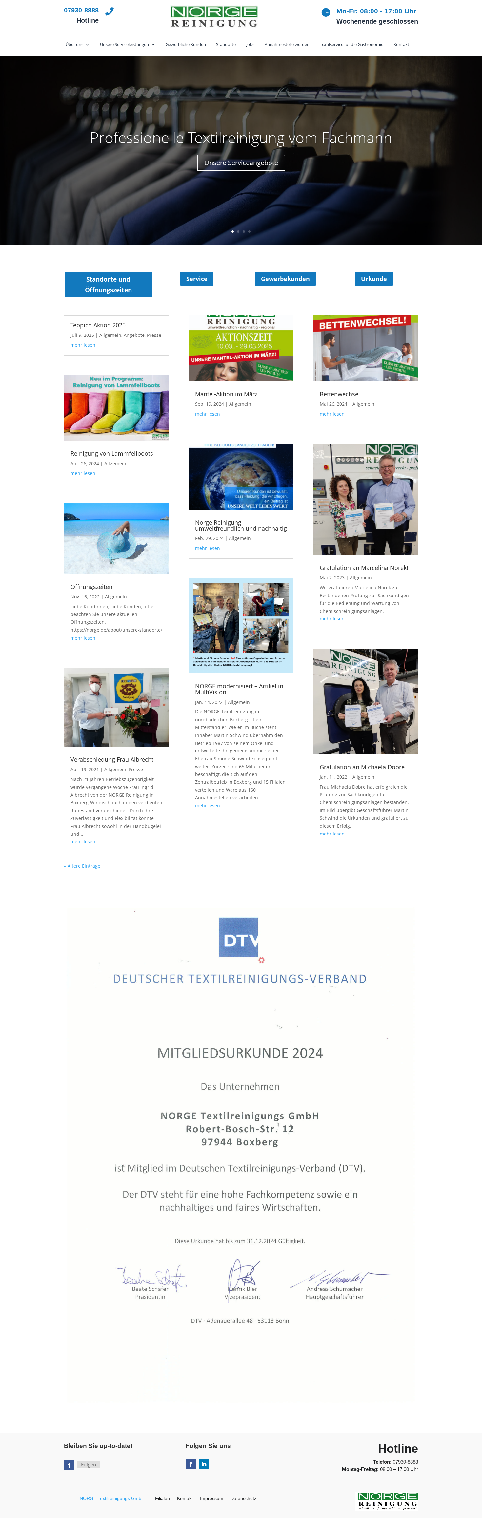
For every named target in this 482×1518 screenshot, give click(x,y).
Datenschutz (243, 1498)
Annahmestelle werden (287, 44)
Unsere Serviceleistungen (124, 44)
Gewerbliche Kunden (186, 44)
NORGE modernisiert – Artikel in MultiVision (239, 689)
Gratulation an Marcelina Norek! (364, 568)
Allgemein (110, 335)
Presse (154, 335)
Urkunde (374, 279)
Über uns (74, 44)
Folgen (88, 1464)
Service (197, 279)
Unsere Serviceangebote (241, 162)
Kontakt (401, 44)
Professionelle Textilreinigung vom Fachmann (241, 137)
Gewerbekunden (285, 279)
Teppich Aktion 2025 (98, 325)
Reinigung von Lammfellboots (111, 453)
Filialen (162, 1498)
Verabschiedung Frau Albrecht (111, 759)
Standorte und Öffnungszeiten (108, 284)
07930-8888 (405, 1461)
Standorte (226, 44)
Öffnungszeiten (91, 587)
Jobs (250, 44)
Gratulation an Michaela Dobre (362, 767)
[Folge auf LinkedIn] (204, 1464)
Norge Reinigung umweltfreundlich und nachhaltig (241, 525)
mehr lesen (82, 345)
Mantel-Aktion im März (226, 394)
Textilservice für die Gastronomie (351, 44)
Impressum (211, 1498)
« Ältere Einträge (82, 866)
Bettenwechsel (340, 394)
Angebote (134, 335)
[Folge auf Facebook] (69, 1465)
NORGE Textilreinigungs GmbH (112, 1498)
